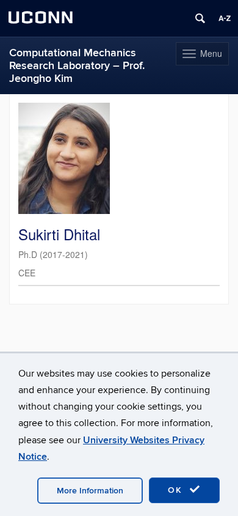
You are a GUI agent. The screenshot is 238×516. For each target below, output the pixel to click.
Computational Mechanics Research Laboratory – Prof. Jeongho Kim (77, 65)
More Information (90, 490)
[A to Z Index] (224, 18)
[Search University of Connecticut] (200, 18)
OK (177, 490)
